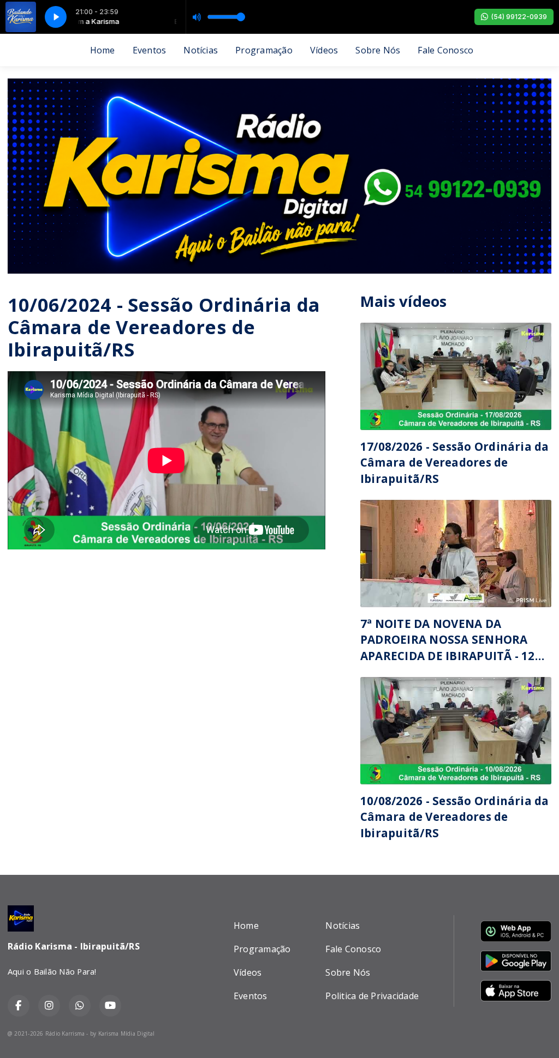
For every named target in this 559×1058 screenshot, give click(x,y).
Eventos (149, 50)
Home (102, 50)
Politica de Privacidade (372, 996)
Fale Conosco (445, 50)
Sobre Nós (377, 50)
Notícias (200, 50)
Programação (264, 50)
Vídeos (324, 50)
